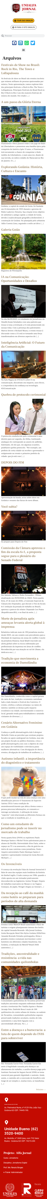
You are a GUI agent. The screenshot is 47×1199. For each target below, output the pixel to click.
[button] (14, 43)
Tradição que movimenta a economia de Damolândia (19, 661)
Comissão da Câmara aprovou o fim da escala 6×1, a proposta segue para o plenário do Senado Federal (23, 554)
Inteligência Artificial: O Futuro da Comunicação (23, 345)
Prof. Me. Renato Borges (13, 1167)
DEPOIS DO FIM (12, 462)
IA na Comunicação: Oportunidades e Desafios (19, 279)
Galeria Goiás (10, 230)
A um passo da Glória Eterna (21, 102)
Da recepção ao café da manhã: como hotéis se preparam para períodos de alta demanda (22, 897)
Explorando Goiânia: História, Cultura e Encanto (22, 169)
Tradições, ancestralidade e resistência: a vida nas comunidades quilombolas (20, 958)
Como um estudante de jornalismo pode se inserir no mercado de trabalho (21, 828)
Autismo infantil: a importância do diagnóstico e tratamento (23, 761)
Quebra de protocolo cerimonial (23, 395)
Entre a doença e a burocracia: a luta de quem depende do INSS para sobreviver (23, 1034)
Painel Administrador (13, 1172)
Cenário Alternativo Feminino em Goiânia (21, 725)
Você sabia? (9, 507)
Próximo (41, 1089)
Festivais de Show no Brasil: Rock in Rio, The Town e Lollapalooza (20, 69)
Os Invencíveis (11, 864)
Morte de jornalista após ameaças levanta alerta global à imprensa (22, 623)
